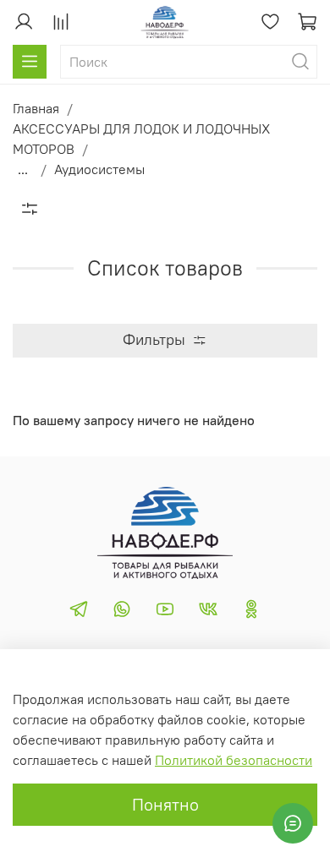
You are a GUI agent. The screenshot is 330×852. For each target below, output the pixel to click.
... (23, 169)
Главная (36, 108)
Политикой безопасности (233, 759)
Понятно (165, 804)
